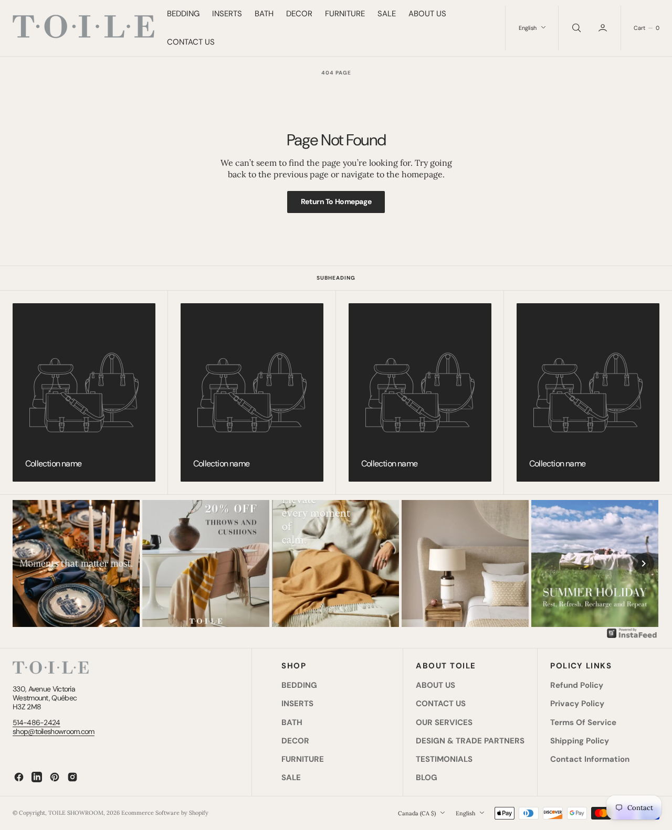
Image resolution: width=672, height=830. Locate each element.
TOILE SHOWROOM (75, 812)
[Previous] (28, 563)
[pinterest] (54, 777)
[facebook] (19, 777)
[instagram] (72, 777)
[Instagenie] (632, 637)
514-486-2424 (36, 722)
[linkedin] (36, 777)
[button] (604, 28)
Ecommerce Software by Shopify (164, 812)
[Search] (575, 28)
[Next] (643, 563)
